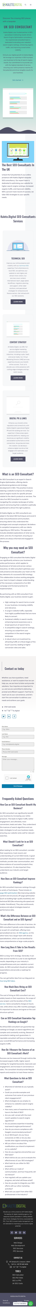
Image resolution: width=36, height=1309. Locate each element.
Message (4, 756)
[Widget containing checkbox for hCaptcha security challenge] (18, 778)
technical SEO (24, 266)
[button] (25, 4)
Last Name (5, 734)
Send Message (18, 786)
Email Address (6, 741)
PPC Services (18, 1251)
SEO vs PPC (16, 1281)
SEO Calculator (18, 1275)
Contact (19, 1302)
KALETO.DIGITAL (20, 1296)
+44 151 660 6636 (22, 1264)
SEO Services (18, 1248)
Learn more (18, 302)
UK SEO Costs (17, 1283)
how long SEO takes (7, 981)
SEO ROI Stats (17, 1278)
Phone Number (6, 749)
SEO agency (23, 933)
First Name (5, 726)
